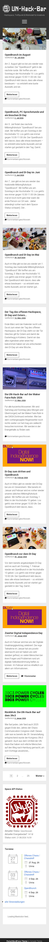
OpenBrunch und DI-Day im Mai (24, 239)
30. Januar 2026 (21, 557)
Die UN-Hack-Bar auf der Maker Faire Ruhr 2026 (24, 378)
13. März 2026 (20, 400)
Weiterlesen (13, 95)
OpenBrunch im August (24, 39)
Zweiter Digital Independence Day (24, 617)
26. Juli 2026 (19, 58)
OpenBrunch (30, 888)
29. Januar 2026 (21, 636)
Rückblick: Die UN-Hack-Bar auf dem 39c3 (24, 696)
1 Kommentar (30, 676)
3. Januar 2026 (20, 718)
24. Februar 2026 (21, 478)
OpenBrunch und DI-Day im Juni (22, 172)
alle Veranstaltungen (15, 901)
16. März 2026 (20, 318)
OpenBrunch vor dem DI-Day (24, 538)
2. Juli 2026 (19, 118)
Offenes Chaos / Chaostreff (32, 857)
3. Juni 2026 (19, 175)
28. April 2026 (20, 258)
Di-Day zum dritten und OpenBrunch (24, 456)
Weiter (39, 776)
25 (28, 776)
